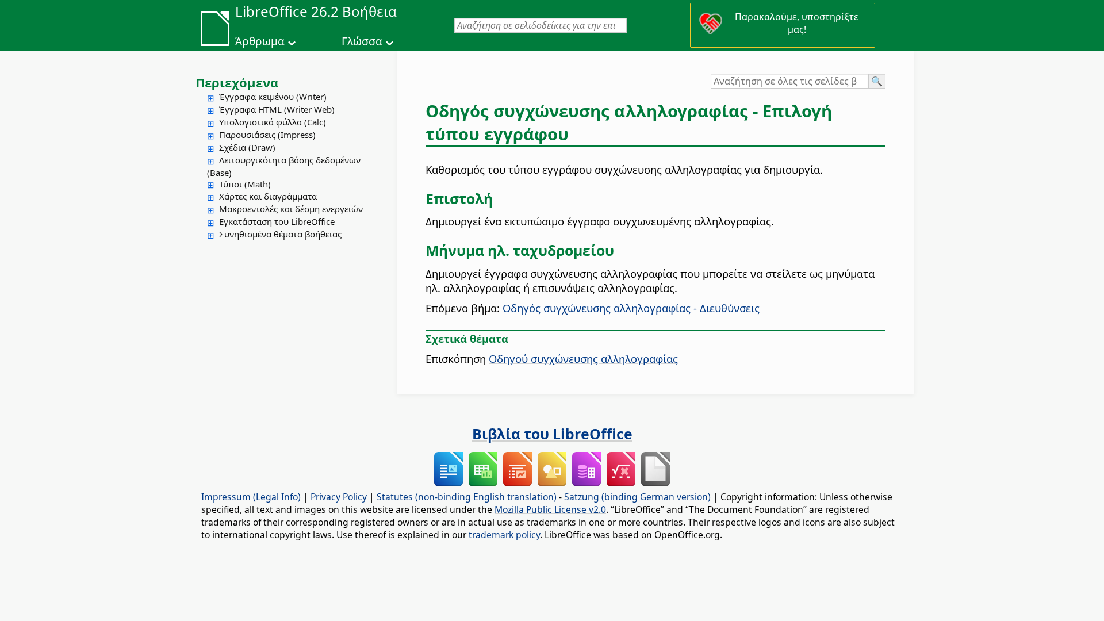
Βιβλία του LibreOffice (552, 433)
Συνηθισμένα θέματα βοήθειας (280, 234)
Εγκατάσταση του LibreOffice (277, 221)
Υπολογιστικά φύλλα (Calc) (272, 122)
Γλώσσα (362, 41)
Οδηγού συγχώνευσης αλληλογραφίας (583, 358)
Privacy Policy (338, 496)
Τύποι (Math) (245, 184)
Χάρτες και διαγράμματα (268, 196)
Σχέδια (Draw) (247, 147)
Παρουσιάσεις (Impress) (267, 134)
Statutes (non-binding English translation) (467, 496)
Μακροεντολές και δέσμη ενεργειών (291, 208)
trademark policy (504, 534)
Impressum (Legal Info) (251, 496)
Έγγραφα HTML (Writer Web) (277, 109)
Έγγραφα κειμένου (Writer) (273, 96)
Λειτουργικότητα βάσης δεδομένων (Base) (284, 166)
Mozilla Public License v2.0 (550, 509)
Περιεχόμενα (236, 82)
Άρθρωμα (260, 41)
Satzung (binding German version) (637, 496)
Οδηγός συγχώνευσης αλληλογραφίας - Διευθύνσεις (631, 308)
